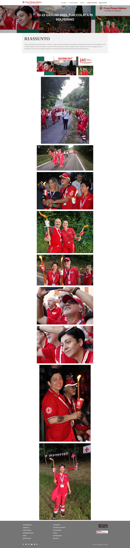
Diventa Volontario (92, 2)
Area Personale (27, 525)
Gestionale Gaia (57, 535)
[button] (66, 2)
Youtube (31, 544)
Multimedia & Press (28, 533)
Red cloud (55, 538)
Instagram (29, 544)
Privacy (55, 533)
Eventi (24, 535)
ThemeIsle (105, 544)
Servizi (82, 2)
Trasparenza (56, 525)
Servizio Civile (27, 538)
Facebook (23, 544)
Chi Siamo (63, 2)
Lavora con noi (27, 530)
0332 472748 (104, 2)
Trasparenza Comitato (59, 527)
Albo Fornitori (57, 530)
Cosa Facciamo (73, 2)
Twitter (26, 544)
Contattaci (26, 527)
